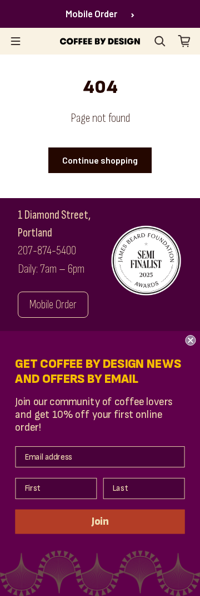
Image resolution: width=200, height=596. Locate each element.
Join (100, 521)
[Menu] (15, 41)
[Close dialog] (190, 340)
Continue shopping (100, 160)
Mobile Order (91, 13)
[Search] (160, 41)
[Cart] (184, 41)
